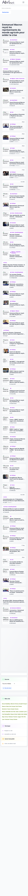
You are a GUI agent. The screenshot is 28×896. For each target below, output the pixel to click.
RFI (11, 413)
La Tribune (13, 247)
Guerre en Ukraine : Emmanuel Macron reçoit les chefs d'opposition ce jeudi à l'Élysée (14, 334)
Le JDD (5, 502)
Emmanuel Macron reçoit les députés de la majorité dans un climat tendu (17, 459)
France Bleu (13, 393)
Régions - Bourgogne (16, 59)
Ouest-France (13, 403)
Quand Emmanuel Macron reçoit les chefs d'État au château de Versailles (17, 104)
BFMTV (12, 93)
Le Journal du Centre (15, 64)
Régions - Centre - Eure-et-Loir (18, 78)
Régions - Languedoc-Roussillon (16, 252)
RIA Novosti (13, 623)
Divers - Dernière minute (17, 213)
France (13, 49)
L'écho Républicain (15, 84)
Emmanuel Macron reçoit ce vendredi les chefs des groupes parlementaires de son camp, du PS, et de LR (13, 510)
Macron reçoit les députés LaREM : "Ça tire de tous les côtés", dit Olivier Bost (17, 450)
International (14, 617)
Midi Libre (13, 258)
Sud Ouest (6, 268)
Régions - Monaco (15, 311)
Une (12, 112)
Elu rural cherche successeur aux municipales (14, 469)
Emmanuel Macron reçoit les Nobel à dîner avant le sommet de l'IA (17, 226)
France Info (13, 384)
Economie (14, 88)
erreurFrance (14, 39)
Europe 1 (6, 335)
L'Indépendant (14, 238)
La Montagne (7, 74)
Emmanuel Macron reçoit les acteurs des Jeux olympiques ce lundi (17, 295)
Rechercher (5, 12)
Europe (13, 148)
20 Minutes (13, 55)
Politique (14, 124)
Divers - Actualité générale (17, 232)
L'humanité (6, 512)
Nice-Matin (13, 218)
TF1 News (13, 165)
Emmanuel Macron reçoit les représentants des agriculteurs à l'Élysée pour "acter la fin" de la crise (13, 72)
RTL (11, 451)
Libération (13, 471)
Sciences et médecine (16, 608)
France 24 (13, 45)
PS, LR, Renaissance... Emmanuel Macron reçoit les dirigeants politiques (17, 246)
